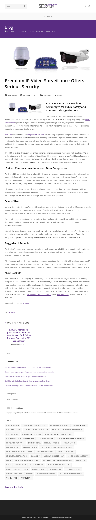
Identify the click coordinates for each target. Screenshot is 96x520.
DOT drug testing (45, 438)
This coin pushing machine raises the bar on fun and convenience (29, 385)
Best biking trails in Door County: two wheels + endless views (27, 381)
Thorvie (29, 474)
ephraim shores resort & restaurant (56, 447)
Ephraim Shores (30, 447)
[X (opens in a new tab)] (86, 6)
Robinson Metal (39, 469)
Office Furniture (37, 465)
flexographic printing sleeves (19, 452)
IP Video (58, 95)
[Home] (6, 31)
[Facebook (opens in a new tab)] (89, 6)
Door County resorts (31, 434)
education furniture (15, 443)
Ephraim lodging (51, 443)
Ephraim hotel (34, 443)
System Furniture (73, 469)
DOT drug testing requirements (70, 438)
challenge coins (13, 430)
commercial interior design (36, 430)
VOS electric (11, 478)
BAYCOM (48, 95)
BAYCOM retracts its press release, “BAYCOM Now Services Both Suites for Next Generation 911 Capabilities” (18, 335)
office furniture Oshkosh (17, 469)
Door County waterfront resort (59, 434)
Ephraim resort (13, 447)
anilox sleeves (12, 425)
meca (8, 460)
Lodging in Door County (78, 456)
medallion (80, 460)
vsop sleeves (26, 478)
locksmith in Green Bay (54, 456)
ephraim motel (69, 443)
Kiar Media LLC (68, 517)
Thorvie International (46, 474)
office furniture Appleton (59, 465)
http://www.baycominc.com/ (39, 294)
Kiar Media (35, 456)
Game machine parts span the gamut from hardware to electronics (29, 372)
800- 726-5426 (62, 294)
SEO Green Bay (56, 469)
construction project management (67, 430)
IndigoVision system (35, 134)
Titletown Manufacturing (70, 474)
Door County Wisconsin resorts (20, 438)
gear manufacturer (44, 452)
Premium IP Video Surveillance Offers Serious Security (37, 31)
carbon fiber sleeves (59, 425)
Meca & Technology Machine (27, 460)
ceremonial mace (79, 425)
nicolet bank (20, 465)
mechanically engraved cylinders (57, 460)
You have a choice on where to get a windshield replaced (25, 376)
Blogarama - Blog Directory (14, 487)
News (8, 465)
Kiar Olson (13, 95)
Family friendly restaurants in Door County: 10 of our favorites (28, 367)
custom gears (12, 434)
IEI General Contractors (16, 456)
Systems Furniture (14, 474)
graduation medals (65, 452)
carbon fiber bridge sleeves (34, 425)
